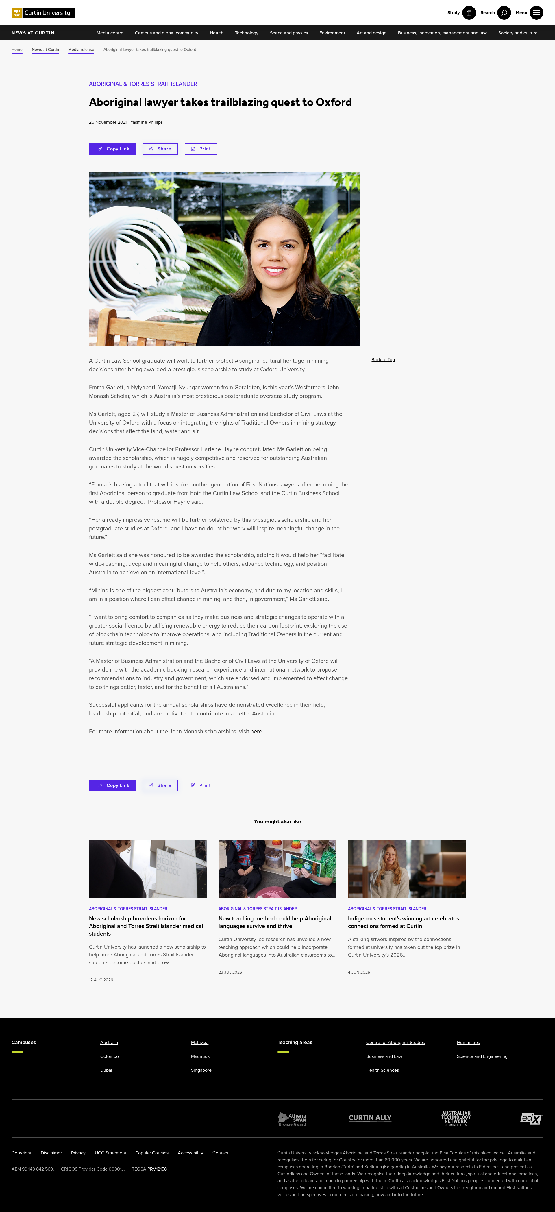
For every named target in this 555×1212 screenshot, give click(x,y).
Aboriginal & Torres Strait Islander (143, 84)
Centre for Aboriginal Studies (395, 1042)
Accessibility (190, 1153)
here (256, 731)
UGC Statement (110, 1153)
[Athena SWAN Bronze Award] (292, 1118)
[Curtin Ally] (370, 1118)
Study (453, 12)
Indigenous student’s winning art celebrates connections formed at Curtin (403, 922)
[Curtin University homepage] (43, 13)
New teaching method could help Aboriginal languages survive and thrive (275, 922)
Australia (109, 1042)
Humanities (468, 1042)
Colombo (109, 1056)
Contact (220, 1153)
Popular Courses (152, 1153)
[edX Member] (531, 1118)
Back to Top (383, 359)
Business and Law (384, 1056)
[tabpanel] (148, 912)
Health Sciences (382, 1070)
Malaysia (199, 1042)
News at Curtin (33, 33)
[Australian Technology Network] (456, 1118)
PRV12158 (157, 1169)
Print (205, 148)
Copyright (22, 1153)
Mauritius (200, 1056)
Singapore (201, 1070)
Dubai (106, 1070)
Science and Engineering (482, 1056)
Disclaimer (51, 1153)
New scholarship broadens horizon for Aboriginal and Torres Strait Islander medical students (146, 926)
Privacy (78, 1153)
